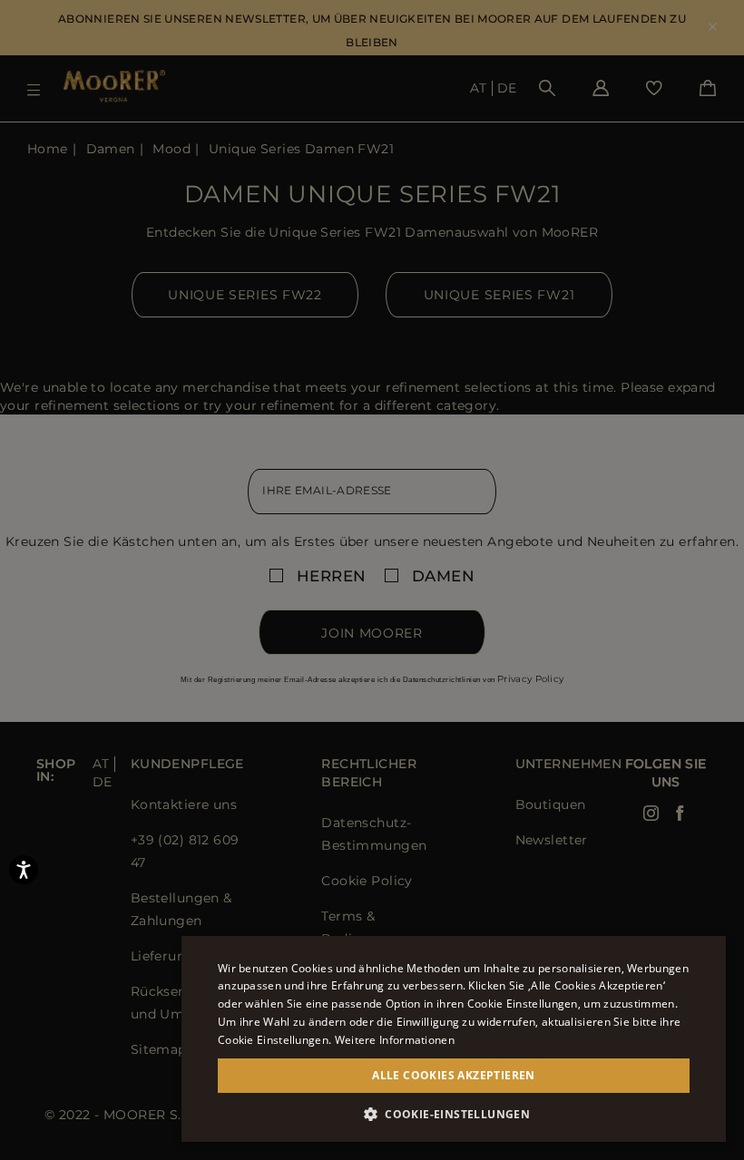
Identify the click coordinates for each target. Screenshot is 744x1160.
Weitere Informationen (395, 1040)
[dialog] (372, 580)
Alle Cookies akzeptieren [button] (453, 1075)
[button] (454, 1114)
